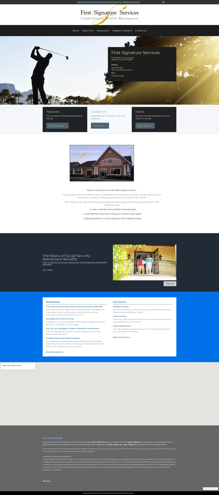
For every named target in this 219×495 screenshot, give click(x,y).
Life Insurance (119, 316)
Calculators (119, 302)
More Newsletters (55, 352)
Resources (102, 30)
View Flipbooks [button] (56, 126)
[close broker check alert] (163, 2)
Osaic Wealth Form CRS (52, 438)
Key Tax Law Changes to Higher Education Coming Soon (72, 328)
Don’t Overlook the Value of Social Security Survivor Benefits (74, 306)
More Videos (48, 270)
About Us (87, 30)
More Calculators (121, 337)
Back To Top (209, 489)
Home (75, 30)
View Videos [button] (144, 126)
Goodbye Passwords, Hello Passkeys (63, 338)
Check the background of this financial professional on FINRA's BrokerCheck (108, 2)
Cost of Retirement (122, 326)
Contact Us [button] (98, 126)
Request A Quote (121, 30)
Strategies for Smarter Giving (59, 319)
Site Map (46, 481)
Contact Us (141, 30)
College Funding (121, 306)
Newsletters (53, 302)
